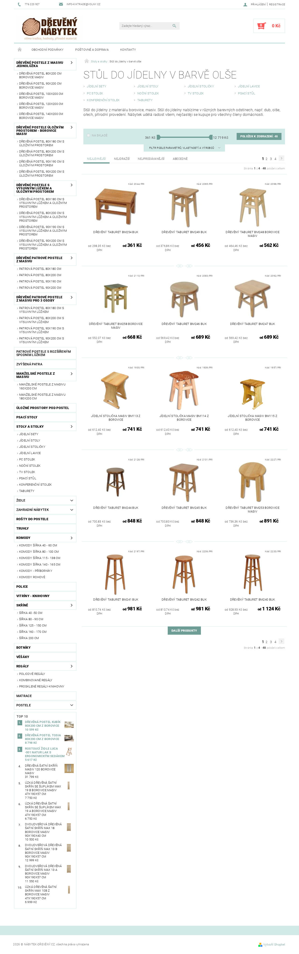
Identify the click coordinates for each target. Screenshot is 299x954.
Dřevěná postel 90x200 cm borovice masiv (40, 85)
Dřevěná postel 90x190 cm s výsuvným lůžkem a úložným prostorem (43, 230)
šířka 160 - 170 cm (33, 632)
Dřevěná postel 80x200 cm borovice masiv (40, 75)
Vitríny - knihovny (33, 596)
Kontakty (128, 49)
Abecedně (180, 158)
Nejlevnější (96, 158)
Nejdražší (122, 158)
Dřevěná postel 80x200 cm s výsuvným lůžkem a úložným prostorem (43, 216)
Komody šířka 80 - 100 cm (39, 551)
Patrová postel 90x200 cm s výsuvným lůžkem (41, 340)
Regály (22, 666)
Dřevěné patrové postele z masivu (39, 259)
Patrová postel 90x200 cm (40, 287)
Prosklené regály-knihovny (41, 686)
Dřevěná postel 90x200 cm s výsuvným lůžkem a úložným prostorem (43, 244)
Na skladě (99, 135)
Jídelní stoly (29, 440)
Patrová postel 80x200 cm (40, 275)
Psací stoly (27, 417)
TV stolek (27, 472)
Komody (23, 538)
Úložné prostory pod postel (42, 408)
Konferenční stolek (35, 484)
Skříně (22, 605)
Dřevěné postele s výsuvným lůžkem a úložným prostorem (35, 188)
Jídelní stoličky (32, 447)
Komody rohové (32, 577)
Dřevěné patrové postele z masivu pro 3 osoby (39, 298)
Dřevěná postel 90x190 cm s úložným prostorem (41, 163)
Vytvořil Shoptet (274, 944)
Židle (20, 500)
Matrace (24, 696)
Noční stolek (30, 465)
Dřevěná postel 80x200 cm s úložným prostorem (41, 153)
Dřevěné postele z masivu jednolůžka (39, 64)
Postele (23, 705)
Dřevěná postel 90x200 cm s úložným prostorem (41, 173)
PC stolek (27, 459)
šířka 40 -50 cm (31, 613)
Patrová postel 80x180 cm (40, 269)
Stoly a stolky (30, 426)
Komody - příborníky (35, 571)
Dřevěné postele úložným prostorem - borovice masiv (40, 130)
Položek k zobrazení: (259, 136)
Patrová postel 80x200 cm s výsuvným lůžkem (41, 320)
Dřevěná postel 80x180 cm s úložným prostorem (41, 143)
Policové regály (32, 674)
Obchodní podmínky (48, 49)
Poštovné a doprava (92, 49)
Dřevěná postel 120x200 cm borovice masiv (41, 105)
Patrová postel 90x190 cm (40, 281)
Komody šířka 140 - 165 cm (40, 564)
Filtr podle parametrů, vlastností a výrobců (182, 148)
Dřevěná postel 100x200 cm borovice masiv (41, 95)
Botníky (23, 647)
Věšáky (22, 657)
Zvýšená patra (29, 364)
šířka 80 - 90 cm (31, 619)
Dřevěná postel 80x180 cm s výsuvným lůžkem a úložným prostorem (43, 203)
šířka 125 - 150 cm (33, 625)
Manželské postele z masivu (35, 375)
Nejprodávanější (151, 158)
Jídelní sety (29, 434)
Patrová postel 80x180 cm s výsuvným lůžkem (41, 309)
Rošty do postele (32, 519)
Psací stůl (27, 478)
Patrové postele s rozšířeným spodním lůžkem (43, 353)
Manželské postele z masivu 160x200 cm (42, 386)
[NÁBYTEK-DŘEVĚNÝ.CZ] (49, 28)
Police (22, 586)
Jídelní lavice (30, 453)
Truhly (22, 528)
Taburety (27, 491)
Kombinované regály (36, 680)
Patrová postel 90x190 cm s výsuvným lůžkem (41, 330)
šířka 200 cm (29, 638)
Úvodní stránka (20, 50)
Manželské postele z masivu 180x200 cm (42, 396)
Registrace (277, 4)
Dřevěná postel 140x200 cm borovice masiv (41, 115)
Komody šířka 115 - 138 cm (40, 558)
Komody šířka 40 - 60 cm (38, 545)
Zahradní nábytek (32, 510)
